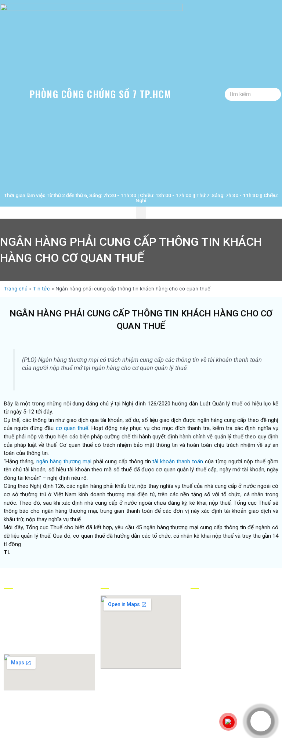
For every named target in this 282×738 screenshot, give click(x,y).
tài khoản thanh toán (177, 461)
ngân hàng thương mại (63, 461)
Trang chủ (16, 289)
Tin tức (41, 289)
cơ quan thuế (72, 428)
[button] (141, 213)
